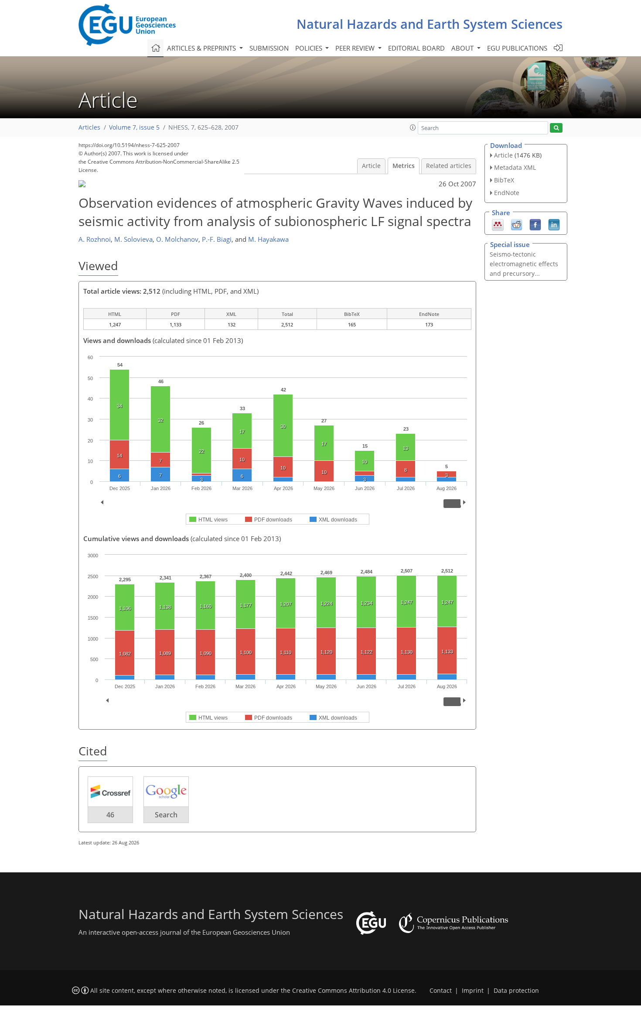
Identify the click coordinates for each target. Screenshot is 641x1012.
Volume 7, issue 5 (134, 127)
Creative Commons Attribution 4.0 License (353, 991)
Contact (441, 991)
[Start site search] (556, 128)
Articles (89, 127)
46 (110, 815)
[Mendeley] (498, 224)
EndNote (506, 193)
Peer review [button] (355, 48)
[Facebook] (535, 224)
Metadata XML (515, 167)
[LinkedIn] (554, 224)
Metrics (403, 166)
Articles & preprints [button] (202, 48)
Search (166, 815)
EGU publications (517, 48)
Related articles (448, 166)
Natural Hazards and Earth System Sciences (430, 23)
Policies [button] (309, 48)
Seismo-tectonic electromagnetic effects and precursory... (524, 264)
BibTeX (504, 180)
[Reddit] (516, 224)
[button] (413, 127)
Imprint (473, 991)
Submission (269, 48)
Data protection (516, 991)
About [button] (463, 48)
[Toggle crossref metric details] (110, 790)
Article (371, 166)
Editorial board (416, 48)
